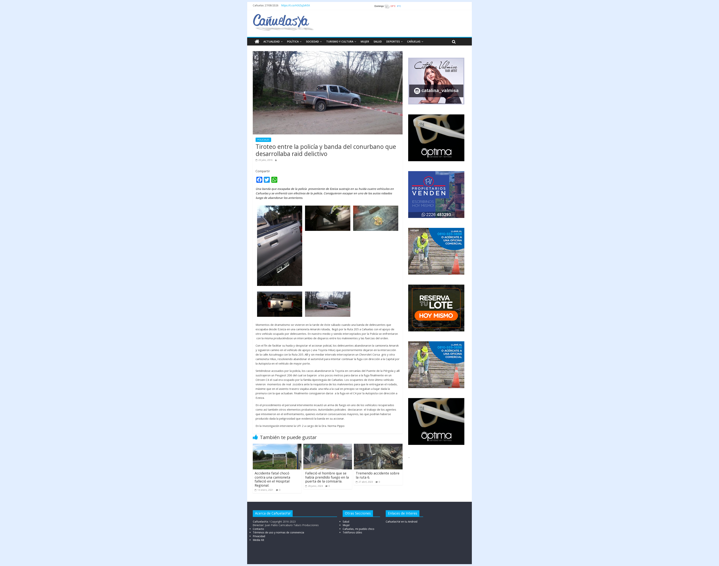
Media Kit (258, 540)
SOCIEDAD (312, 41)
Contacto (258, 529)
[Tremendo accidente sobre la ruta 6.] (378, 446)
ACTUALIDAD (271, 41)
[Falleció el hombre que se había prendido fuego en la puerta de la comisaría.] (327, 446)
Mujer (346, 525)
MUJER (365, 41)
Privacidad (259, 536)
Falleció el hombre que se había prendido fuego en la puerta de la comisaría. (327, 477)
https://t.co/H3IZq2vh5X (295, 5)
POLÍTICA (293, 41)
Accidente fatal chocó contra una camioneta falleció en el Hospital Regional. (272, 479)
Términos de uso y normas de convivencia (278, 532)
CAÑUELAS (413, 41)
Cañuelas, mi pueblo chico (358, 529)
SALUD (378, 41)
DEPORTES (393, 41)
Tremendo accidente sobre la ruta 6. (377, 475)
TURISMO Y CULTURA (339, 41)
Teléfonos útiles (352, 532)
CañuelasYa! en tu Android (401, 521)
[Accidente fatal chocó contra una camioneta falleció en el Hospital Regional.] (277, 446)
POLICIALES (263, 139)
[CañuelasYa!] (283, 16)
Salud (346, 521)
